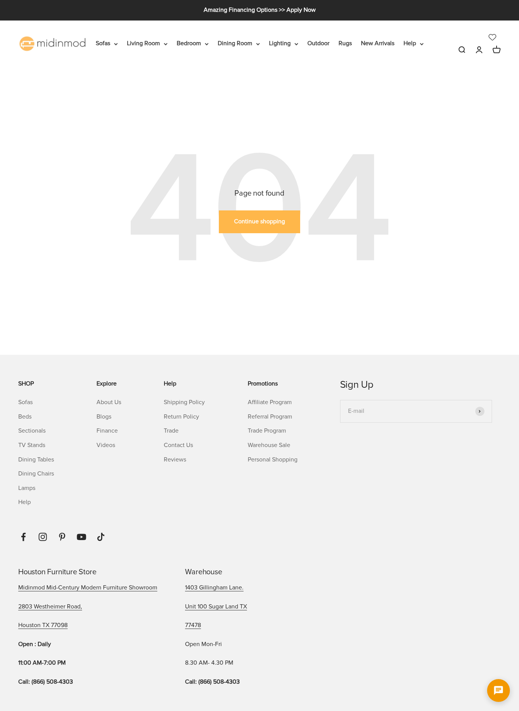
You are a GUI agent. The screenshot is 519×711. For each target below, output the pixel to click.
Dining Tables (36, 459)
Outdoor (318, 43)
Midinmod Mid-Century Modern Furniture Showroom (87, 587)
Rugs (345, 43)
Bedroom (189, 43)
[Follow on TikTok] (101, 537)
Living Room (143, 43)
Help (409, 43)
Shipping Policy (184, 402)
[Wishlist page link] (492, 37)
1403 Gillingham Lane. (214, 587)
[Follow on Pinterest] (62, 537)
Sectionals (32, 430)
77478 (193, 625)
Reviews (175, 459)
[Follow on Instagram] (43, 537)
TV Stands (31, 445)
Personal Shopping (272, 459)
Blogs (104, 416)
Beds (25, 416)
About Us (109, 402)
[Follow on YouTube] (81, 537)
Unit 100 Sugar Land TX (216, 606)
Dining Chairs (36, 473)
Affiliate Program (270, 402)
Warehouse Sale (269, 445)
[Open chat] (498, 690)
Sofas (103, 43)
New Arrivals (377, 43)
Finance (107, 430)
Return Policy (181, 416)
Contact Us (178, 445)
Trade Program (267, 430)
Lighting (280, 43)
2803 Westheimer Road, (50, 606)
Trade (171, 430)
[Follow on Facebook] (23, 537)
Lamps (26, 488)
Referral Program (270, 416)
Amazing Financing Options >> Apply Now (260, 10)
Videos (106, 445)
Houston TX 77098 (43, 625)
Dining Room (235, 43)
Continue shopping (259, 221)
